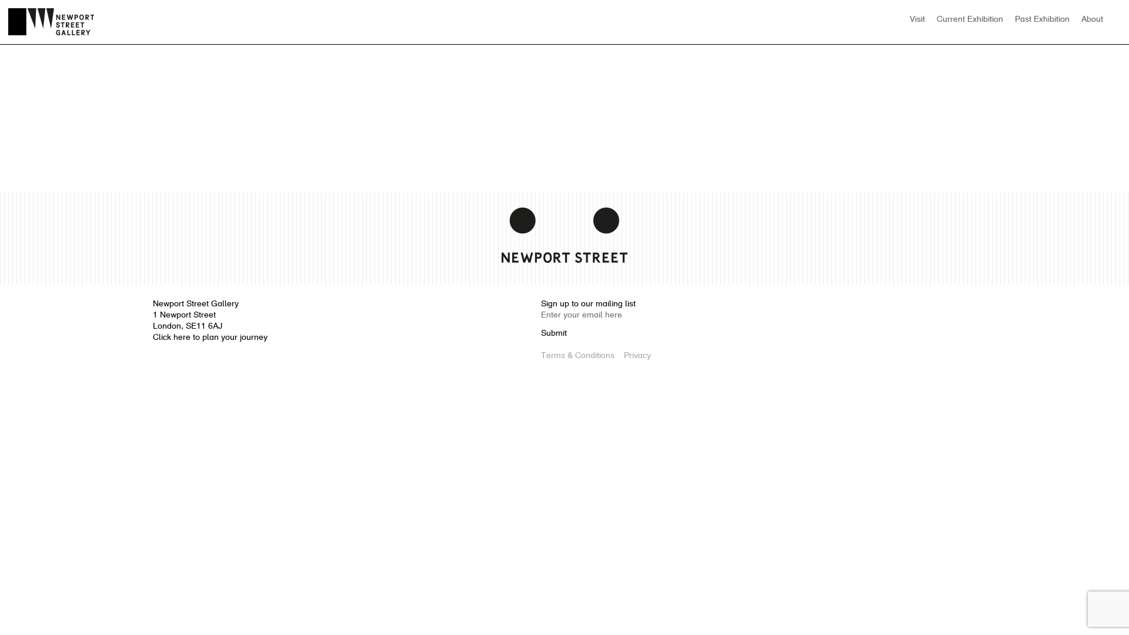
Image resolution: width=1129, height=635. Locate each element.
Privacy (637, 356)
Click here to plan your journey (210, 338)
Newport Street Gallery (51, 22)
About (1092, 20)
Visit (917, 20)
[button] (1115, 20)
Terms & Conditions (577, 356)
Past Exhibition (1042, 20)
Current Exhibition (970, 20)
